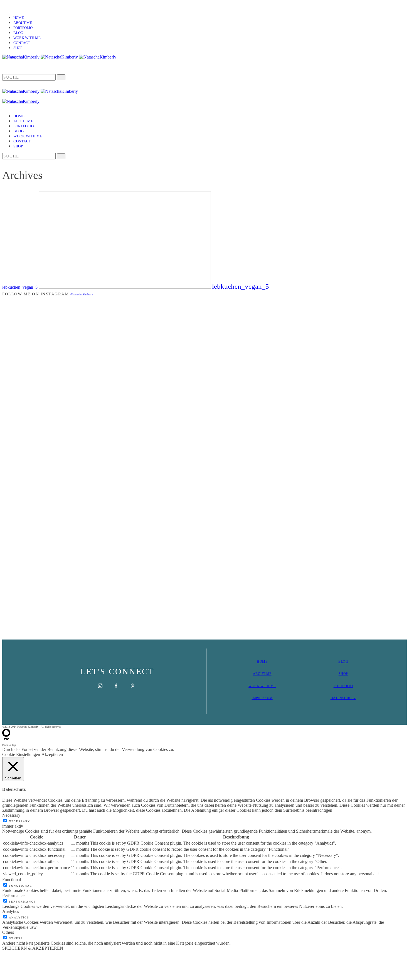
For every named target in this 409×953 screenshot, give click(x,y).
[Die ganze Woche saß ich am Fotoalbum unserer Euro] (238, 360)
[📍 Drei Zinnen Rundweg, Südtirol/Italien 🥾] (374, 466)
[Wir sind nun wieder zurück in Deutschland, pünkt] (306, 416)
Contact (21, 43)
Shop (17, 48)
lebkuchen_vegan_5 (20, 287)
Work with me (27, 38)
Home (18, 18)
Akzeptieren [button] (52, 754)
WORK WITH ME (262, 686)
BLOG (343, 661)
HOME (262, 661)
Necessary (19, 821)
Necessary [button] (11, 815)
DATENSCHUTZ (343, 698)
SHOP (343, 674)
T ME (267, 674)
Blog (18, 33)
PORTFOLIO (343, 686)
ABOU (258, 674)
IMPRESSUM (262, 698)
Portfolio (23, 28)
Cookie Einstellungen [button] (21, 754)
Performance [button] (13, 895)
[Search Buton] (61, 156)
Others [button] (8, 932)
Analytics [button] (10, 911)
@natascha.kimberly (81, 294)
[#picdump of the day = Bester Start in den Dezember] (102, 328)
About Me (22, 23)
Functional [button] (11, 879)
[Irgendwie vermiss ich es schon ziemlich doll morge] (170, 360)
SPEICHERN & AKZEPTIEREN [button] (32, 948)
